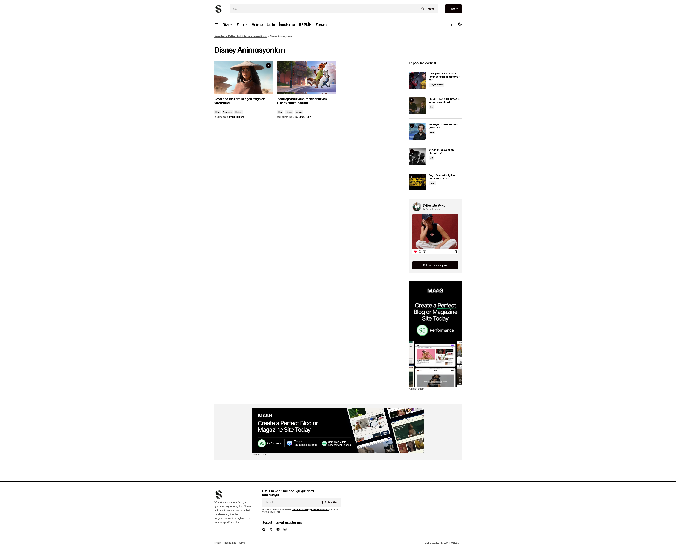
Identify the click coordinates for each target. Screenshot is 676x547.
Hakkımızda (230, 543)
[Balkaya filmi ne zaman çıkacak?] (417, 131)
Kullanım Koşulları (320, 509)
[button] (216, 24)
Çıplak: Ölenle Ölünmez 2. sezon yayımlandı (444, 100)
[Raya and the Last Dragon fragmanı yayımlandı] (243, 77)
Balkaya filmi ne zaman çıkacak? (443, 126)
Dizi (431, 107)
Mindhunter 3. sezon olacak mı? (441, 151)
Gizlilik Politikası (300, 509)
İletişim (217, 543)
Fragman (227, 112)
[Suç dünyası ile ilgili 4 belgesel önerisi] (417, 182)
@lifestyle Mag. (434, 205)
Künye (242, 543)
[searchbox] (325, 9)
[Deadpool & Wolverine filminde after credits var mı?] (417, 80)
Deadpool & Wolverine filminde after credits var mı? (444, 76)
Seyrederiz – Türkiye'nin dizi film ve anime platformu (240, 36)
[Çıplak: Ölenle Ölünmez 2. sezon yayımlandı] (417, 105)
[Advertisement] (435, 334)
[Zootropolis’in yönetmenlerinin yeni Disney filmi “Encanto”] (306, 77)
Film (217, 112)
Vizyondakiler (437, 84)
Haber (238, 112)
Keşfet (299, 112)
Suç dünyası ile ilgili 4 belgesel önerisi (442, 177)
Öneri (432, 183)
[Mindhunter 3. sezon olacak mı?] (417, 156)
